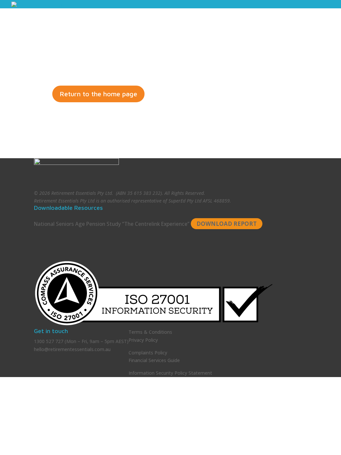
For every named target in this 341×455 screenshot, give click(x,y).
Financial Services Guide (154, 360)
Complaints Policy (148, 352)
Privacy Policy (143, 340)
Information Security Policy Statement (170, 373)
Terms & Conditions (150, 332)
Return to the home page (98, 94)
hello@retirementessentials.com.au (72, 349)
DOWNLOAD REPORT (226, 224)
